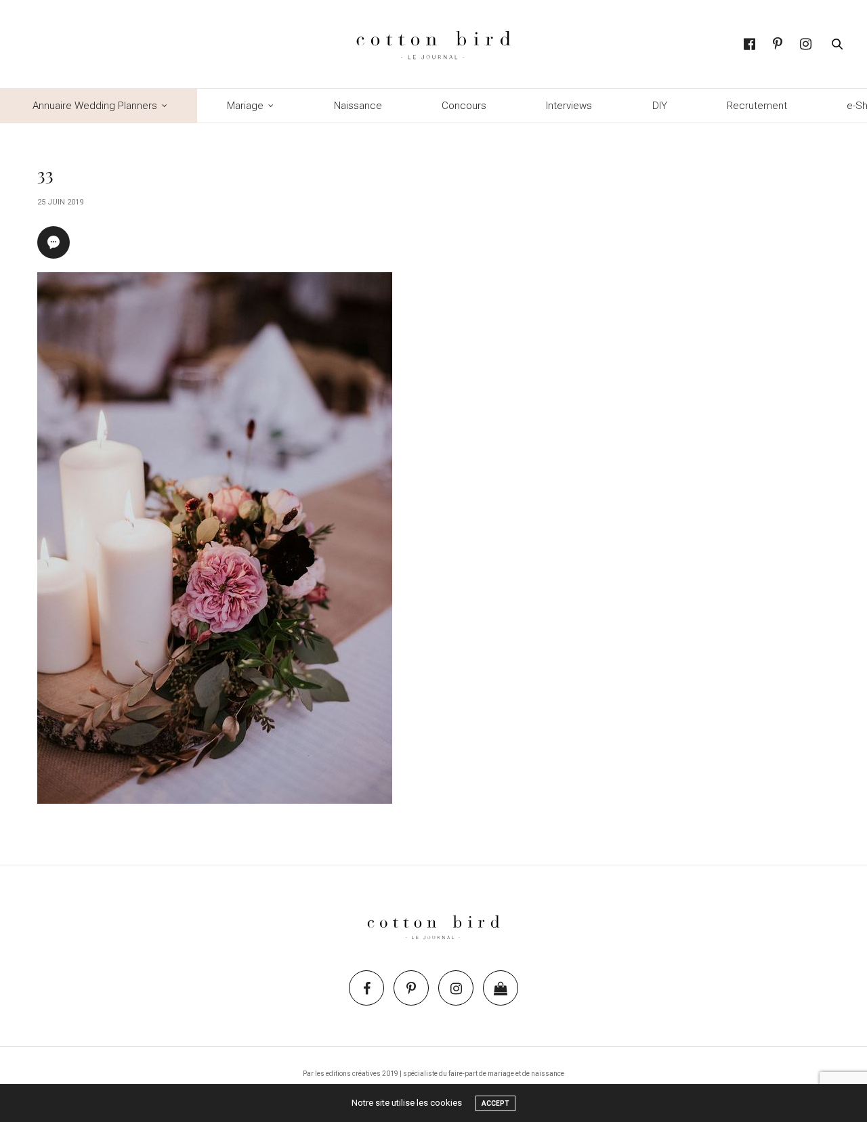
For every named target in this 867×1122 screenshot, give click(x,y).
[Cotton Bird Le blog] (433, 44)
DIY (659, 106)
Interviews (569, 106)
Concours (464, 106)
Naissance (358, 106)
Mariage (245, 106)
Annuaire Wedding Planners (95, 106)
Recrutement (757, 106)
